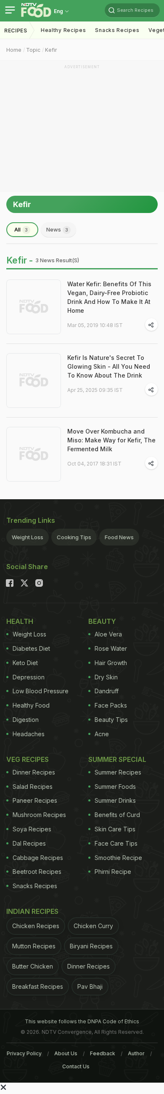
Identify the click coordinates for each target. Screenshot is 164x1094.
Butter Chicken (32, 966)
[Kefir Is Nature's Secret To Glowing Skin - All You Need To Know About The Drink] (33, 380)
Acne (102, 733)
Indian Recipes (32, 911)
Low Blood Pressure (41, 691)
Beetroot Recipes (37, 871)
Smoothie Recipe (118, 857)
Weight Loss (27, 537)
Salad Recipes (33, 786)
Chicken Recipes (35, 925)
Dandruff (107, 691)
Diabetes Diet (31, 648)
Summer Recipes (118, 772)
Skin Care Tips (115, 829)
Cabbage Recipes (38, 857)
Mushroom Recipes (39, 814)
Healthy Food (31, 705)
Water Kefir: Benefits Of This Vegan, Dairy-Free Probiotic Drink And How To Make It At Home (109, 297)
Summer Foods (115, 786)
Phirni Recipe (113, 871)
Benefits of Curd (117, 814)
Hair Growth (111, 662)
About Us (65, 1053)
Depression (29, 677)
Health (19, 621)
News (57, 229)
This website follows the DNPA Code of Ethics (82, 1021)
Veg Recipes (27, 759)
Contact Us (76, 1066)
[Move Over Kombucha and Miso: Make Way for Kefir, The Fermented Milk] (33, 454)
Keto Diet (25, 662)
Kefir (51, 50)
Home (13, 50)
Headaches (29, 733)
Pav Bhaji (90, 986)
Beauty (102, 621)
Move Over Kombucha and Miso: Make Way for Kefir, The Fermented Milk (111, 440)
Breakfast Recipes (37, 986)
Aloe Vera (108, 634)
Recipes (15, 30)
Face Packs (111, 705)
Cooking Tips (74, 537)
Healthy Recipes (63, 30)
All (21, 229)
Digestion (26, 719)
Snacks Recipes (117, 30)
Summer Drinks (115, 800)
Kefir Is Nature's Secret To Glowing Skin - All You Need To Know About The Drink (108, 366)
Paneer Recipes (35, 800)
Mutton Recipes (34, 946)
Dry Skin (106, 677)
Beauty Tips (111, 719)
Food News (119, 537)
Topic (33, 50)
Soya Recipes (32, 829)
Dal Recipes (29, 843)
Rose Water (111, 648)
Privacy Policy (24, 1053)
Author (136, 1053)
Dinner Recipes (34, 772)
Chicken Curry (93, 925)
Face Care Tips (116, 843)
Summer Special (117, 759)
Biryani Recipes (91, 946)
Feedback (102, 1053)
